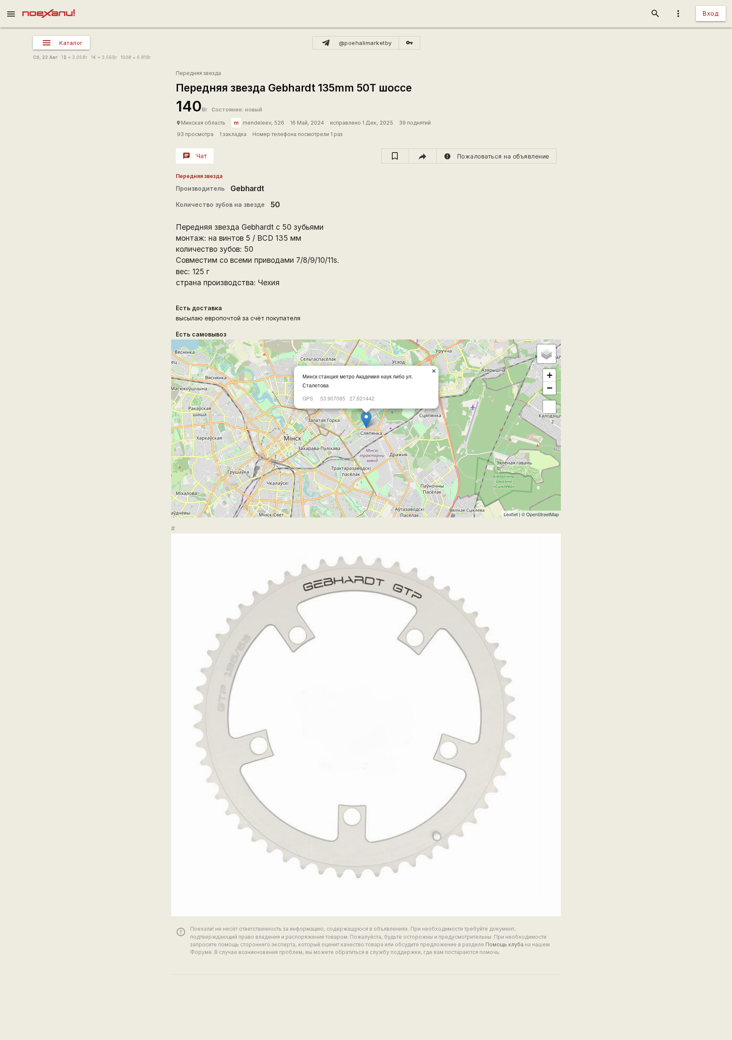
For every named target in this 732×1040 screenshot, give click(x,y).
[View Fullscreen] (549, 406)
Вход (711, 13)
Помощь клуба (504, 944)
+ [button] (549, 375)
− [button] (549, 388)
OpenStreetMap (542, 514)
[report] (497, 156)
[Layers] (546, 354)
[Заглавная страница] (48, 6)
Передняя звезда (198, 73)
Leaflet (511, 514)
